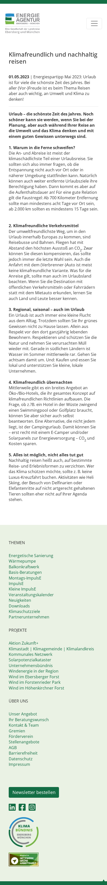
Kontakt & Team (24, 725)
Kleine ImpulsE (22, 589)
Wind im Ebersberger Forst (34, 677)
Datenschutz (21, 759)
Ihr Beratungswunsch (29, 719)
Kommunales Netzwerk (30, 654)
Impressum (19, 764)
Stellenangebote (24, 742)
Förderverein (21, 736)
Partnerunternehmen (29, 617)
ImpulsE (16, 583)
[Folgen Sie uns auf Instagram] (32, 808)
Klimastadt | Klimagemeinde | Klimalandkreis (51, 649)
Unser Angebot (23, 714)
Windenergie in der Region (33, 671)
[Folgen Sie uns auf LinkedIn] (12, 808)
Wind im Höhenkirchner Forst (36, 688)
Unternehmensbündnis (31, 665)
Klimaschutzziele (24, 611)
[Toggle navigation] (94, 23)
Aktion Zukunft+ (23, 643)
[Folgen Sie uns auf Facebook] (22, 808)
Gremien (17, 731)
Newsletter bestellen (33, 792)
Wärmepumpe (22, 561)
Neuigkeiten (20, 600)
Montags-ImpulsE (25, 578)
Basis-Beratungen (25, 572)
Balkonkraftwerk (24, 567)
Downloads (19, 606)
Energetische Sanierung (31, 555)
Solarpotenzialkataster (30, 660)
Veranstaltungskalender (31, 594)
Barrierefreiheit (23, 753)
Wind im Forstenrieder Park (34, 682)
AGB (13, 747)
